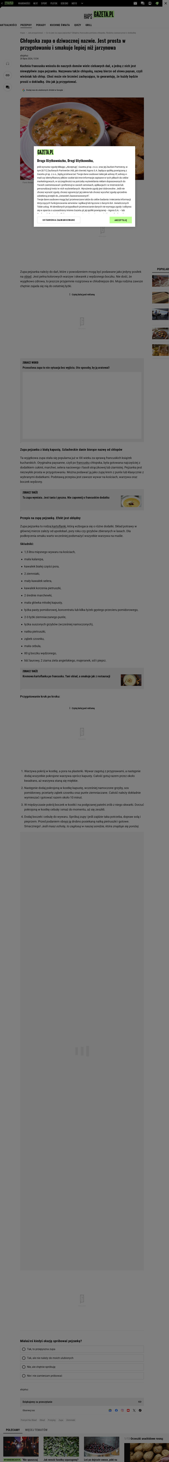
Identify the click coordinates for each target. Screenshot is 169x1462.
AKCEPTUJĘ (121, 220)
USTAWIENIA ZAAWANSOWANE (59, 220)
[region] (84, 186)
